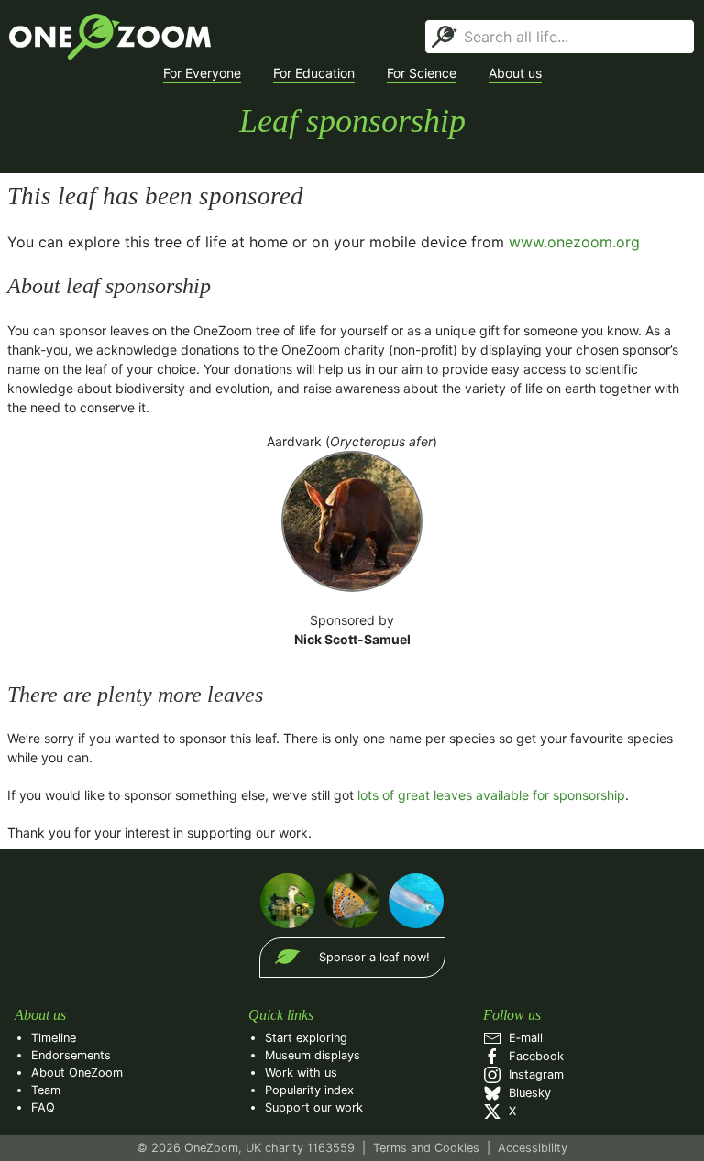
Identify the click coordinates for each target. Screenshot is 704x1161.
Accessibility (532, 1148)
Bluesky (526, 1093)
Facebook (532, 1056)
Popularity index (309, 1090)
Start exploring (306, 1038)
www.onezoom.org (574, 242)
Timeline (53, 1038)
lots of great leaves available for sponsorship (491, 795)
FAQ (43, 1107)
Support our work (314, 1107)
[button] (202, 73)
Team (45, 1090)
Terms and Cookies (426, 1148)
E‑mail (522, 1038)
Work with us (301, 1072)
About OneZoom (77, 1072)
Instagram (532, 1074)
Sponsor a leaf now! (374, 957)
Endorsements (71, 1055)
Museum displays (312, 1055)
